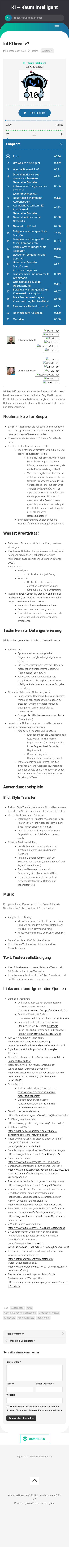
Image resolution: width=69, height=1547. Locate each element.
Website (10, 1395)
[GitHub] (51, 342)
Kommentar (13, 1362)
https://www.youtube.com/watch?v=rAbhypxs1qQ (34, 1154)
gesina (34, 50)
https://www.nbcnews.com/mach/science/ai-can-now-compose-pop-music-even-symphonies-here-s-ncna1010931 (36, 1076)
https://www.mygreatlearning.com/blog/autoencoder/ (36, 1123)
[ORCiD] (51, 350)
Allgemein (47, 50)
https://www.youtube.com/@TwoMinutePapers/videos (36, 1227)
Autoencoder (17, 1307)
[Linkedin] (50, 382)
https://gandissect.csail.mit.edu (24, 1146)
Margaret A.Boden (23, 593)
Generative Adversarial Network (20, 1312)
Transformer (43, 1317)
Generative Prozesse (49, 1312)
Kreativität (52, 1025)
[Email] (52, 338)
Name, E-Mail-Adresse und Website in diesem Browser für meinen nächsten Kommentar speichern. (34, 1408)
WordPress (33, 1503)
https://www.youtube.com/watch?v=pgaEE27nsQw (34, 1185)
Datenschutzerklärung (41, 1456)
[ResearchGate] (47, 346)
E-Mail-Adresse (45, 1383)
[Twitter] (51, 331)
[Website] (50, 334)
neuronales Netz (26, 1317)
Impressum (22, 1456)
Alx (52, 1503)
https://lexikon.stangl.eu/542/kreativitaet (39, 1033)
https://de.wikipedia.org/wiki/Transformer (29, 1115)
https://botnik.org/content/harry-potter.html (30, 1258)
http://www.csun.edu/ (29, 1010)
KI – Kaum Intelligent (34, 7)
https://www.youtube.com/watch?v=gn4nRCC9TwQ (35, 1204)
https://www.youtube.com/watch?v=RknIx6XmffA (34, 1161)
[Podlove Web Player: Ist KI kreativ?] (34, 192)
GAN (29, 1307)
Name (10, 1383)
